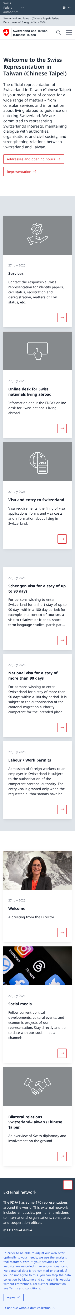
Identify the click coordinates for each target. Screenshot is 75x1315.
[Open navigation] (68, 32)
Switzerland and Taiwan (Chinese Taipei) (30, 33)
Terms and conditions (24, 1288)
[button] (67, 1185)
